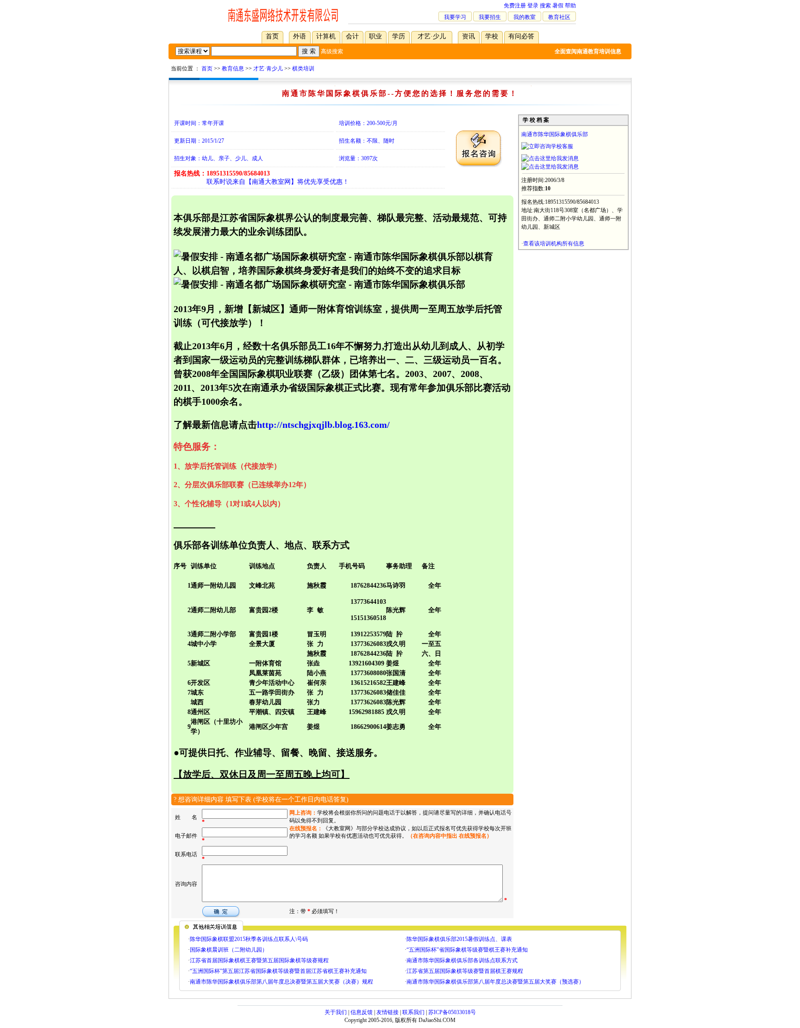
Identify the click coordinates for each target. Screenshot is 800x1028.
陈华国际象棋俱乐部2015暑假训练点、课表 (459, 939)
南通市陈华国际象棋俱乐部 (554, 134)
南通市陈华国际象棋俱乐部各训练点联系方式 (462, 960)
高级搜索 (332, 51)
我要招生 (490, 17)
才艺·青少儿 (268, 68)
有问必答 (521, 36)
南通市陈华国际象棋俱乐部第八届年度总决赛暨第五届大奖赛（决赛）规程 (281, 981)
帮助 (570, 5)
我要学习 (455, 17)
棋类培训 (303, 68)
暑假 (557, 5)
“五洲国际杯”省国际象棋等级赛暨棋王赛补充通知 (467, 950)
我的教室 (524, 17)
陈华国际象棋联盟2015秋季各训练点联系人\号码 (249, 939)
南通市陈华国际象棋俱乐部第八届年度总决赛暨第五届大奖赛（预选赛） (495, 981)
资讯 (468, 36)
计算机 (326, 36)
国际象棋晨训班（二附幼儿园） (229, 950)
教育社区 (559, 17)
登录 (532, 5)
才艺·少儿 (432, 36)
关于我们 (336, 1012)
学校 (491, 36)
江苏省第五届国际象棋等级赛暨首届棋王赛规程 (464, 971)
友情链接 (387, 1012)
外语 (299, 36)
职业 (375, 36)
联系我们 (413, 1012)
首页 (272, 36)
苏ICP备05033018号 (452, 1012)
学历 (398, 36)
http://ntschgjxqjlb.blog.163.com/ (323, 425)
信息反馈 (361, 1012)
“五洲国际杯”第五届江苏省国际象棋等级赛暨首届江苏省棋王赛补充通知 (278, 971)
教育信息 (233, 68)
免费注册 (515, 5)
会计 (352, 36)
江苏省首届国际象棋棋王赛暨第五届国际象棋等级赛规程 (259, 960)
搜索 (545, 5)
